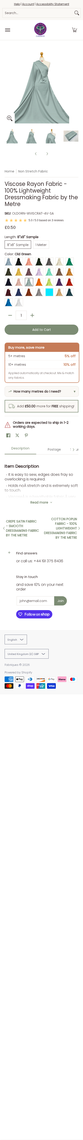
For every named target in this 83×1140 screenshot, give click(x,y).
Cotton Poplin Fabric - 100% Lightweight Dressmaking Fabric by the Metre (60, 528)
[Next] (75, 86)
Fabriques (11, 665)
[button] (74, 30)
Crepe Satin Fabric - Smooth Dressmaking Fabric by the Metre (22, 528)
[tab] (20, 449)
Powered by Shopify (18, 672)
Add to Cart (41, 329)
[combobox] (38, 13)
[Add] (32, 315)
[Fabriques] (40, 30)
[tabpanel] (41, 476)
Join (60, 601)
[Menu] (7, 30)
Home (9, 171)
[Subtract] (10, 315)
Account (28, 4)
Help (17, 4)
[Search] (76, 13)
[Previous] (8, 86)
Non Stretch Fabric (33, 171)
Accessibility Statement (52, 4)
